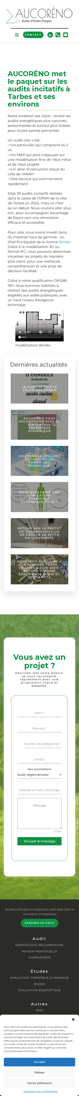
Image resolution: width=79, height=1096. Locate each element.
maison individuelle (39, 951)
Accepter (39, 1061)
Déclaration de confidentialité (41, 1091)
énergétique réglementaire (39, 945)
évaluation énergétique (39, 990)
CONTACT (33, 34)
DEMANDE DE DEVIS (39, 923)
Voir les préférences (39, 1083)
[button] (73, 1019)
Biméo (65, 242)
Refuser (39, 1072)
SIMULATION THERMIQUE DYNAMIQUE (39, 977)
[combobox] (39, 775)
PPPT (40, 1010)
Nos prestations (39, 769)
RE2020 (39, 984)
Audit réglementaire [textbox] (33, 775)
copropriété (40, 957)
